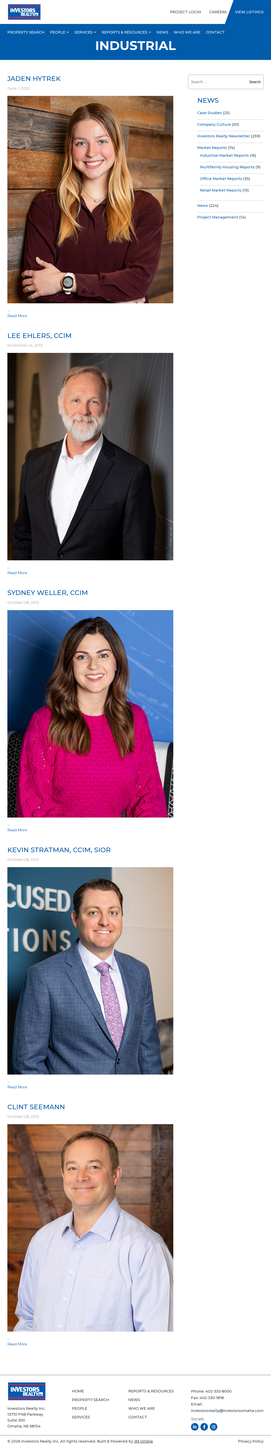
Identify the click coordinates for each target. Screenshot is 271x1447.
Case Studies (209, 113)
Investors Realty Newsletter (223, 136)
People (57, 32)
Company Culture (214, 124)
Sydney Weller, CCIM (47, 593)
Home (78, 1391)
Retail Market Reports (221, 190)
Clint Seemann (36, 1107)
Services (83, 32)
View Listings (249, 12)
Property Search (25, 32)
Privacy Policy (251, 1441)
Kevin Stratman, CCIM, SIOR (59, 850)
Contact (215, 32)
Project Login (185, 12)
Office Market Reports (221, 178)
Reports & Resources (124, 32)
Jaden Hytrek (34, 78)
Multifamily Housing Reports (227, 167)
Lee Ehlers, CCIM (39, 336)
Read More (17, 316)
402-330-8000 (218, 1391)
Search (255, 82)
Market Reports (212, 147)
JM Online (143, 1441)
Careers (218, 12)
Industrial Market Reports (224, 155)
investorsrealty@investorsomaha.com (227, 1410)
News (162, 32)
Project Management (217, 217)
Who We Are (187, 32)
